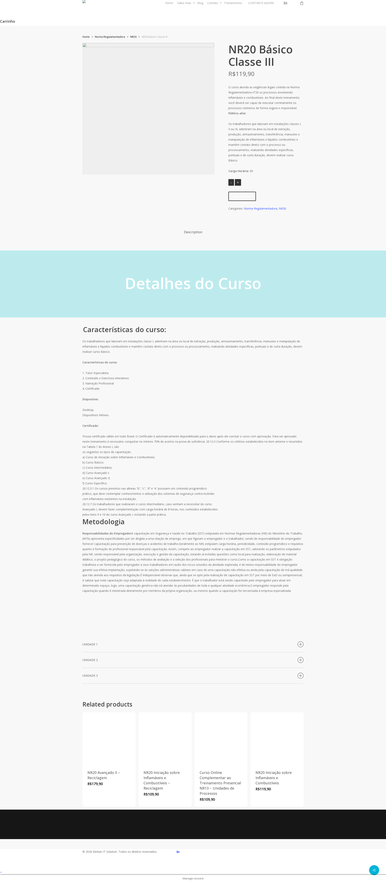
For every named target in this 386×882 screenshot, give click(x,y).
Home (86, 37)
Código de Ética (218, 828)
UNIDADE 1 (90, 644)
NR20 (133, 37)
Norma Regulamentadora (110, 37)
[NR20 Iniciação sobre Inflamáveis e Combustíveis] (277, 738)
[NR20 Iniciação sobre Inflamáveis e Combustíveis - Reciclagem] (165, 738)
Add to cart (242, 196)
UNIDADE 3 (90, 675)
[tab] (193, 232)
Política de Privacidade (252, 828)
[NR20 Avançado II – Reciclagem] (109, 738)
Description (193, 232)
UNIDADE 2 (90, 660)
